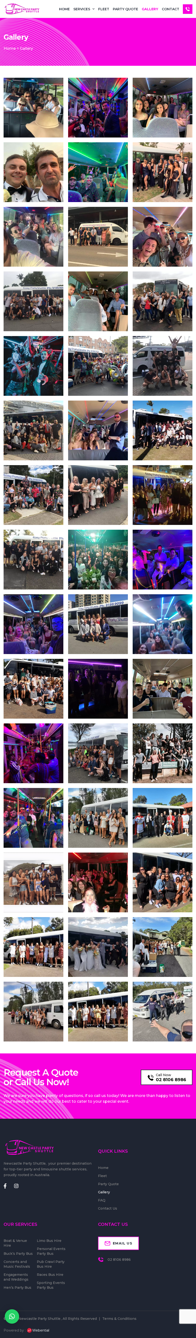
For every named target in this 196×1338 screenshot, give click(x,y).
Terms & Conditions (119, 1318)
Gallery (150, 9)
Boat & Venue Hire (15, 1243)
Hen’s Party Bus (17, 1287)
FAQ (101, 1200)
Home (64, 9)
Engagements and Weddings (16, 1277)
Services (81, 9)
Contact (170, 9)
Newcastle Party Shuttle (39, 1318)
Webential (40, 1330)
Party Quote (125, 9)
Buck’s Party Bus (18, 1253)
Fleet (103, 9)
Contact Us (107, 1208)
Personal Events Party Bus (51, 1251)
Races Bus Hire (50, 1274)
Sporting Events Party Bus (51, 1285)
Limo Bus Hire (49, 1241)
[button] (12, 1316)
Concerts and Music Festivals (17, 1264)
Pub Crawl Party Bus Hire (51, 1264)
